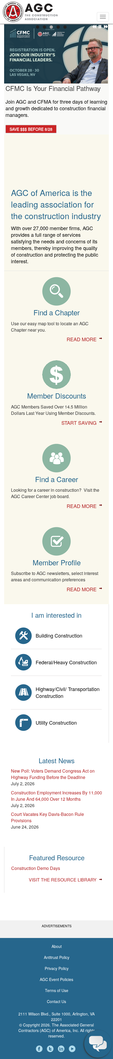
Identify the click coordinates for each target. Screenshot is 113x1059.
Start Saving (79, 422)
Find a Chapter (56, 312)
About (57, 946)
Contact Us (56, 1001)
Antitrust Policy (56, 957)
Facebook (40, 1048)
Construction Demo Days (35, 868)
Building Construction (59, 635)
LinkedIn (62, 1048)
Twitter (51, 1048)
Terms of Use (56, 990)
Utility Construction (56, 722)
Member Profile (57, 562)
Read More (82, 339)
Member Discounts (56, 395)
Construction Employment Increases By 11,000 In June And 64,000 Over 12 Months (56, 795)
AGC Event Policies (56, 979)
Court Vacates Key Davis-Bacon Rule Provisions (47, 817)
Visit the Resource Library (63, 880)
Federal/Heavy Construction (66, 662)
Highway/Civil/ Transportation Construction (68, 692)
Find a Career (56, 479)
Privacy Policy (57, 968)
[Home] (30, 11)
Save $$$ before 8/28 (31, 129)
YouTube (73, 1048)
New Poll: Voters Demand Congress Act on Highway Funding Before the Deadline (53, 774)
